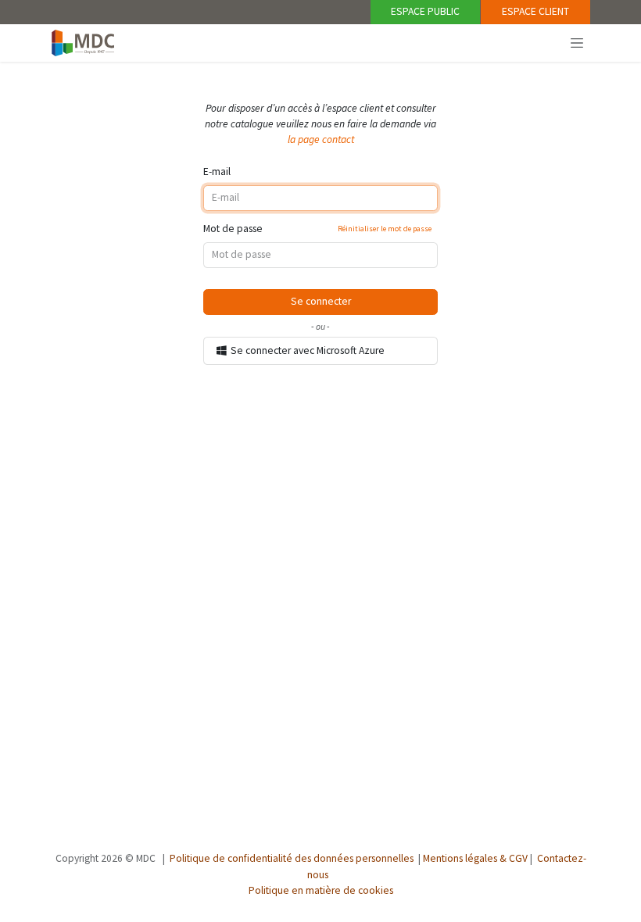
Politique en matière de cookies (321, 890)
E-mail (217, 171)
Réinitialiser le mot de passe (385, 228)
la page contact (321, 139)
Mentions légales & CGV (475, 858)
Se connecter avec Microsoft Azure (306, 350)
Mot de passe (317, 228)
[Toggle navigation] (577, 42)
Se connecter (321, 301)
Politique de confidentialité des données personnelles (292, 858)
